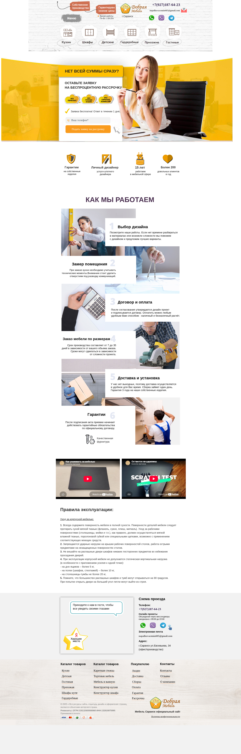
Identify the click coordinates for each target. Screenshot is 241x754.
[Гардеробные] (129, 46)
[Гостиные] (172, 46)
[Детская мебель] (108, 46)
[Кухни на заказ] (66, 46)
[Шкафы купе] (87, 46)
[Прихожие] (151, 46)
